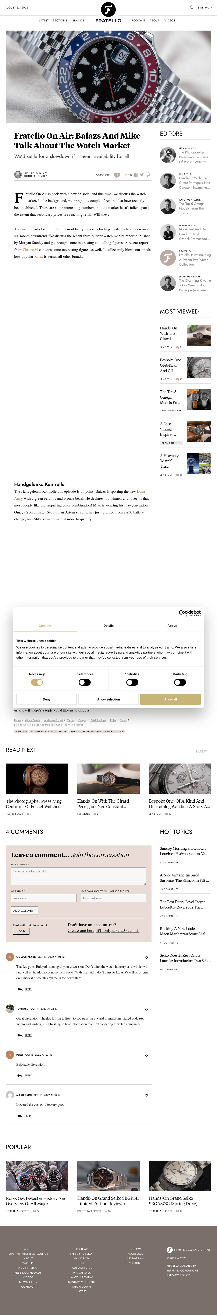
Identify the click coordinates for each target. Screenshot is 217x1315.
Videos (169, 20)
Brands (78, 20)
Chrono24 (30, 249)
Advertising (28, 1268)
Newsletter (28, 1282)
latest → (203, 751)
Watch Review (82, 1277)
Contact (28, 1287)
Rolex (38, 256)
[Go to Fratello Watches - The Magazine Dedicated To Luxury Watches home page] (108, 4)
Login (21, 931)
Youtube (135, 1263)
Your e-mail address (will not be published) (106, 891)
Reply (28, 989)
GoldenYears (26, 957)
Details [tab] (108, 625)
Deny (46, 699)
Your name (18, 891)
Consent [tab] (45, 625)
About (154, 20)
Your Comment (20, 864)
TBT (81, 1263)
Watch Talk (82, 1273)
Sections (60, 20)
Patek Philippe (92, 731)
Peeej (19, 1055)
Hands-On (82, 1258)
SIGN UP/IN (205, 8)
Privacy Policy (178, 1275)
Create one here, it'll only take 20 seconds (103, 930)
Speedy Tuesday (82, 1254)
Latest (44, 20)
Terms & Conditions (183, 1271)
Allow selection (108, 699)
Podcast (138, 20)
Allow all (170, 699)
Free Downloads (28, 1273)
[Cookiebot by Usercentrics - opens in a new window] (182, 613)
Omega (74, 731)
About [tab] (172, 625)
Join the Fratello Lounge (28, 1254)
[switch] (85, 682)
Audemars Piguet (41, 731)
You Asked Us (81, 1268)
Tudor (119, 731)
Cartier (62, 731)
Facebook (135, 1254)
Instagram (135, 1258)
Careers (28, 1263)
